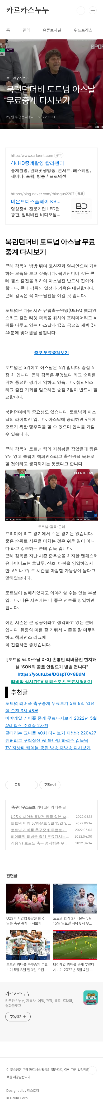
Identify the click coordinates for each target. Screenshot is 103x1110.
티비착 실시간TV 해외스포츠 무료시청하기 (51, 681)
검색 (81, 11)
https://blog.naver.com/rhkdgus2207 (42, 193)
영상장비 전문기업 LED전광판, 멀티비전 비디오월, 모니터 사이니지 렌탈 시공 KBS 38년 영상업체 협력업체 (35, 211)
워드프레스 (83, 30)
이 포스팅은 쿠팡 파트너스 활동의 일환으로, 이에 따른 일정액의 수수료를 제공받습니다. (51, 1073)
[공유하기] (25, 785)
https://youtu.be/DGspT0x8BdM (51, 674)
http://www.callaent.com (32, 155)
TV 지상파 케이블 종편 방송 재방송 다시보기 (48, 747)
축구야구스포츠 (23, 807)
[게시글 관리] (32, 785)
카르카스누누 (27, 10)
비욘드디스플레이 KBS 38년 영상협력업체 (35, 202)
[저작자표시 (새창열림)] (62, 785)
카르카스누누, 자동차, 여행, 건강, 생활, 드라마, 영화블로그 (39, 1003)
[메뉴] (93, 10)
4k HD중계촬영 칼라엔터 (37, 163)
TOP (92, 1070)
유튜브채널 (52, 30)
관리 (26, 30)
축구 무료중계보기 (51, 352)
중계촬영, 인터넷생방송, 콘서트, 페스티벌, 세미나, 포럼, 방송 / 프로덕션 (51, 173)
